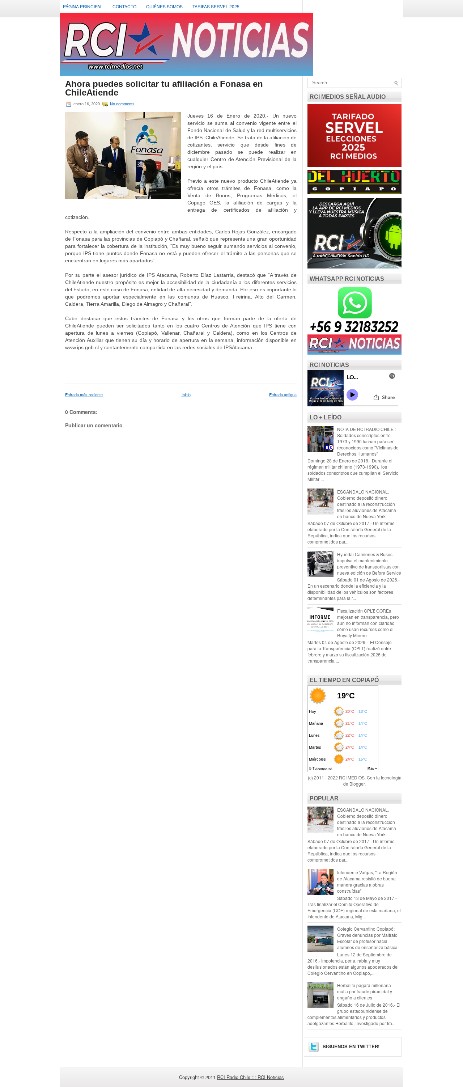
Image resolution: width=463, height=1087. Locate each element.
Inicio (186, 394)
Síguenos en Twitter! (350, 1046)
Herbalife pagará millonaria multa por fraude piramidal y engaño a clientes (364, 991)
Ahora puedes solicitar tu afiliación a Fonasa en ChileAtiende (164, 88)
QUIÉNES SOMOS (164, 6)
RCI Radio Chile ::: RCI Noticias (250, 1077)
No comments (122, 104)
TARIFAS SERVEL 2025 (215, 6)
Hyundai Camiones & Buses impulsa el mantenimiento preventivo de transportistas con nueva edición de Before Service (369, 563)
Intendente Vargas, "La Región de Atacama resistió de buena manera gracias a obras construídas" (367, 881)
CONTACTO (124, 6)
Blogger (357, 784)
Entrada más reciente (84, 394)
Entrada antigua (283, 394)
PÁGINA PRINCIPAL (83, 6)
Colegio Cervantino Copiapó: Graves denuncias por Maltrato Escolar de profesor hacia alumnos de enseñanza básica (367, 938)
